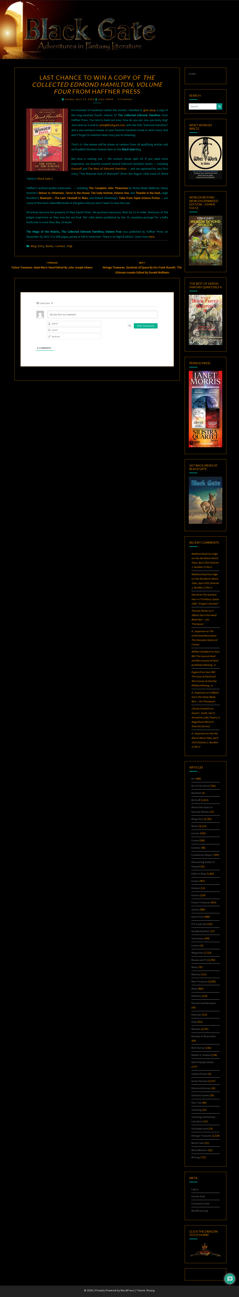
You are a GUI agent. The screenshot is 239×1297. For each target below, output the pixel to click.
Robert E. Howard (201, 1055)
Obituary (196, 996)
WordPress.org (199, 1210)
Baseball (196, 792)
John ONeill (105, 99)
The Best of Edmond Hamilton (107, 168)
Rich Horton (198, 1047)
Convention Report (202, 854)
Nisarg (150, 1290)
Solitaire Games (200, 1095)
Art (193, 778)
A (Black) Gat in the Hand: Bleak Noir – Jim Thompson (205, 697)
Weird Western (199, 1150)
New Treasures (199, 981)
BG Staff (195, 800)
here (152, 236)
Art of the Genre (200, 785)
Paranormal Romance (203, 1003)
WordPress (127, 1290)
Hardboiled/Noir (200, 931)
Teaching (196, 1109)
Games (195, 909)
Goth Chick (197, 916)
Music (194, 967)
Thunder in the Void (148, 193)
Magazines (197, 952)
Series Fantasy (199, 1081)
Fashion (195, 888)
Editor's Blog (198, 873)
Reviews (195, 1029)
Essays (195, 881)
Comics (195, 833)
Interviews (197, 938)
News (194, 988)
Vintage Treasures (201, 1135)
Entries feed (198, 1196)
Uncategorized (199, 1128)
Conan (195, 840)
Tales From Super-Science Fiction (139, 198)
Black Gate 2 (45, 178)
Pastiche (196, 1014)
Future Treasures (200, 902)
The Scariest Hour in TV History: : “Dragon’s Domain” (205, 599)
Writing (195, 1157)
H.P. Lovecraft (198, 924)
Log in (194, 1189)
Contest (60, 246)
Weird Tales (197, 1143)
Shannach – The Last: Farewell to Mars (64, 198)
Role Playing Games (202, 1062)
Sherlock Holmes (200, 1088)
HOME (192, 73)
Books (49, 246)
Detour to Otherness (51, 193)
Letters (195, 945)
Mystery (195, 974)
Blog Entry (37, 246)
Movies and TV (199, 960)
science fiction (199, 1073)
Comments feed (200, 1203)
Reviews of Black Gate (203, 1036)
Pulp (69, 246)
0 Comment (125, 99)
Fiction (195, 895)
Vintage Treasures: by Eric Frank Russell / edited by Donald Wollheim (142, 267)
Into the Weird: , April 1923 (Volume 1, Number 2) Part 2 (205, 563)
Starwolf (76, 168)
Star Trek (196, 1102)
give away (149, 110)
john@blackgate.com (112, 125)
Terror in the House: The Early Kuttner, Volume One (97, 193)
